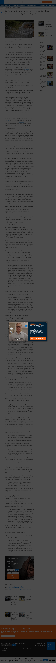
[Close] (46, 322)
